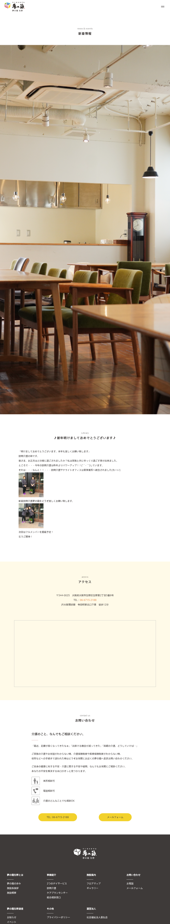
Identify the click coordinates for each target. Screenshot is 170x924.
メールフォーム (115, 817)
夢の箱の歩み (14, 883)
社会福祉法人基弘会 (97, 917)
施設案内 (91, 875)
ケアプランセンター (57, 893)
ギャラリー (92, 888)
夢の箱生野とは (15, 875)
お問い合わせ (133, 875)
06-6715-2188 (88, 600)
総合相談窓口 (54, 897)
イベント (11, 922)
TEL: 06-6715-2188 (58, 817)
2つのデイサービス (57, 883)
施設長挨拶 (13, 888)
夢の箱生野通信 (15, 909)
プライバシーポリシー (58, 917)
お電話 (130, 883)
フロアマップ (94, 883)
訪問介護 (51, 888)
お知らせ (11, 917)
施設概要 (11, 893)
